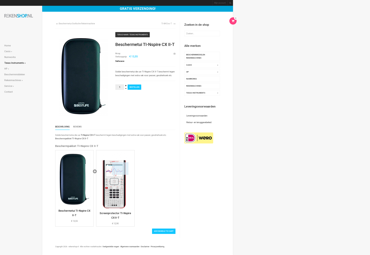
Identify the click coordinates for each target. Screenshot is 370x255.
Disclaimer (145, 247)
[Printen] (174, 53)
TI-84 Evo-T (166, 23)
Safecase (119, 61)
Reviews (77, 127)
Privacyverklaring (157, 247)
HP (6, 68)
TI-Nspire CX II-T (88, 135)
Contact (8, 91)
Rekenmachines (13, 80)
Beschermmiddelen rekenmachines (195, 56)
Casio (7, 51)
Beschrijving (62, 127)
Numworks (10, 57)
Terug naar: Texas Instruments (132, 35)
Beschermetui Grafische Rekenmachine (77, 23)
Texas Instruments (14, 63)
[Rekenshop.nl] (18, 15)
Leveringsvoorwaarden (196, 116)
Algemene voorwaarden (129, 247)
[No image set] (115, 180)
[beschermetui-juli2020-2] (74, 179)
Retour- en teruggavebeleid (198, 122)
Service (8, 86)
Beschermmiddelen (14, 74)
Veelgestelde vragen (110, 247)
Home (7, 45)
